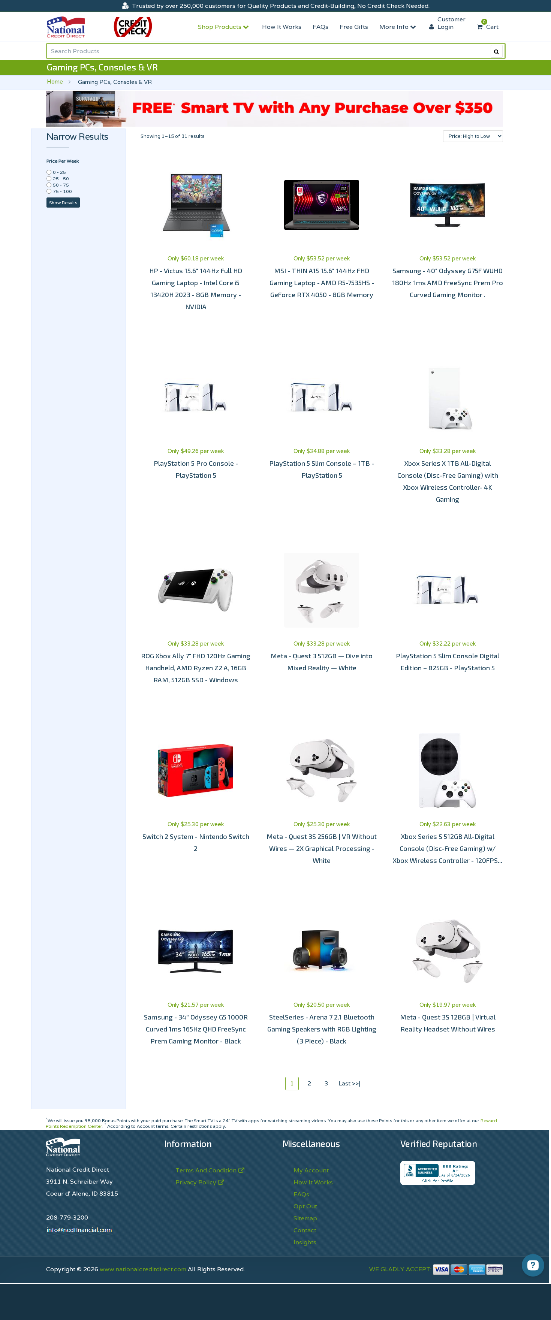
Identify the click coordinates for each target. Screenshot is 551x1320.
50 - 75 (61, 184)
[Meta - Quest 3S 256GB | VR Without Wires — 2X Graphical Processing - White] (321, 770)
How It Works (281, 27)
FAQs (320, 27)
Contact (304, 1230)
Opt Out (305, 1206)
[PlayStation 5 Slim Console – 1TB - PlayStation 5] (321, 397)
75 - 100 (62, 191)
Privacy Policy (195, 1182)
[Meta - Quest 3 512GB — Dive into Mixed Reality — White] (321, 590)
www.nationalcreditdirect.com (143, 1269)
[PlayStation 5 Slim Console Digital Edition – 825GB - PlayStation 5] (447, 590)
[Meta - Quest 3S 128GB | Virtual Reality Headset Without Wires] (447, 951)
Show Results (63, 202)
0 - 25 (59, 172)
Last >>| (349, 1083)
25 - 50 (61, 178)
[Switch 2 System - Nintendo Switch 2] (196, 770)
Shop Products (220, 27)
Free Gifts (354, 27)
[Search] (497, 51)
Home (55, 81)
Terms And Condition (206, 1170)
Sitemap (305, 1218)
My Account (311, 1170)
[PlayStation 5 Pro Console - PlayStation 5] (196, 397)
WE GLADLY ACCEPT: (401, 1269)
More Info (394, 27)
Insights (304, 1242)
